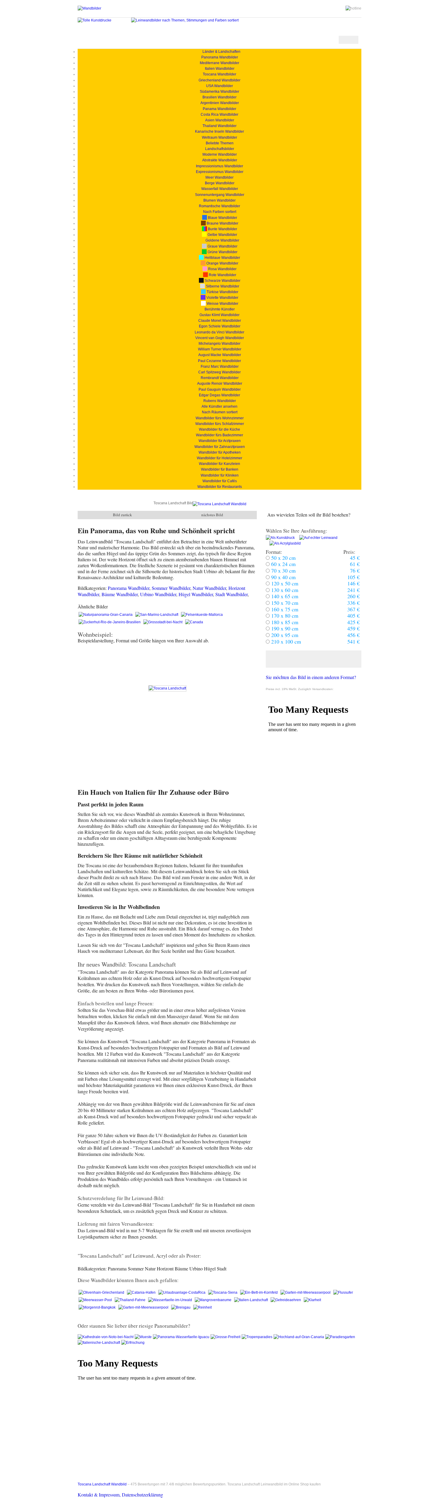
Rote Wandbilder (222, 275)
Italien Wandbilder (219, 69)
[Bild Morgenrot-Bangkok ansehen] (97, 1307)
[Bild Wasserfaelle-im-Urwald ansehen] (170, 1300)
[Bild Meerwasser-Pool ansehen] (96, 1300)
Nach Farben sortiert (219, 212)
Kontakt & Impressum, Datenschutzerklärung (120, 1494)
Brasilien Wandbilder (219, 97)
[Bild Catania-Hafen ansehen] (141, 1292)
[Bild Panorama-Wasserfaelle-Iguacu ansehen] (182, 1337)
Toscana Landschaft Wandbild (102, 1484)
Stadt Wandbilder (231, 594)
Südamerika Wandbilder (219, 91)
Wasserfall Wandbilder (219, 189)
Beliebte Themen (220, 143)
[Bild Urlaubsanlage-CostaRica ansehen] (182, 1292)
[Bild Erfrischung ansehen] (133, 1343)
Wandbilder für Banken (219, 469)
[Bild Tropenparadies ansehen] (258, 1337)
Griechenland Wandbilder (219, 80)
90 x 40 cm (283, 577)
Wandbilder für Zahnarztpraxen (219, 447)
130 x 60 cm (284, 589)
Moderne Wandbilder (219, 154)
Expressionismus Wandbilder (219, 172)
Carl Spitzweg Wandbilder (219, 372)
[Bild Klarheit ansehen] (312, 1300)
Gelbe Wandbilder (222, 235)
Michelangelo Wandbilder (219, 343)
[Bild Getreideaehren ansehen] (286, 1300)
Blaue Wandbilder (222, 218)
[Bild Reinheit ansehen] (202, 1307)
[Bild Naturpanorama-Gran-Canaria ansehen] (106, 615)
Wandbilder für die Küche (219, 429)
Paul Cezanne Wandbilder (219, 361)
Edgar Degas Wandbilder (219, 395)
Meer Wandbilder (219, 177)
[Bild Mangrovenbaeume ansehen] (213, 1300)
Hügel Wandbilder (196, 594)
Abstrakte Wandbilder (219, 160)
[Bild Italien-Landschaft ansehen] (251, 1300)
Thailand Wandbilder (219, 126)
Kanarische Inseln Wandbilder (219, 131)
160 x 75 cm (284, 609)
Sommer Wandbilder (171, 588)
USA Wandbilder (219, 86)
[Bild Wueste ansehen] (144, 1337)
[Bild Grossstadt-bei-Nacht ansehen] (163, 622)
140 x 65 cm (284, 596)
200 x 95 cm (284, 634)
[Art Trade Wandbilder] (89, 8)
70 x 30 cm (283, 570)
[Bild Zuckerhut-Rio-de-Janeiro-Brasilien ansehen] (110, 622)
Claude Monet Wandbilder (219, 321)
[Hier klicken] (313, 659)
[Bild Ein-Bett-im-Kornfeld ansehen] (259, 1292)
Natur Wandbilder (209, 588)
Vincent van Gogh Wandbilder (219, 338)
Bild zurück (122, 514)
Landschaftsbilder (219, 149)
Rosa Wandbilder (222, 269)
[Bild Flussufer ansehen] (343, 1292)
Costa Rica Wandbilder (219, 114)
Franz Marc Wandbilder (220, 366)
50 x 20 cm (283, 557)
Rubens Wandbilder (219, 401)
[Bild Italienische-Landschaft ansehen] (99, 1343)
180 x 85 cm (284, 622)
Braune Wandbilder (222, 223)
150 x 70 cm (284, 602)
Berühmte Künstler (220, 309)
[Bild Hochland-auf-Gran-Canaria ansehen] (299, 1337)
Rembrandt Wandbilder (220, 378)
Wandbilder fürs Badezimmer (219, 435)
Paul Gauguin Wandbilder (220, 389)
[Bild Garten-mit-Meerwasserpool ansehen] (306, 1292)
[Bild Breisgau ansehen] (181, 1307)
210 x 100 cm (285, 641)
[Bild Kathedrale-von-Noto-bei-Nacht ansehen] (106, 1337)
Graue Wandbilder (222, 246)
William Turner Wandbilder (219, 349)
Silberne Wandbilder (222, 286)
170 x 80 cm (284, 615)
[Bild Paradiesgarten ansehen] (340, 1337)
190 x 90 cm (284, 628)
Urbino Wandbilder (158, 594)
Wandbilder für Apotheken (220, 452)
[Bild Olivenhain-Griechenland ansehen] (102, 1292)
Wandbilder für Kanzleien (219, 464)
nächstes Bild (212, 514)
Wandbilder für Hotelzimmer (219, 458)
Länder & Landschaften (219, 52)
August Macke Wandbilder (219, 355)
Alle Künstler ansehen (219, 406)
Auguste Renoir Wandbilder (219, 383)
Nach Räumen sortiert (219, 412)
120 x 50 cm (284, 583)
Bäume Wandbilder (120, 594)
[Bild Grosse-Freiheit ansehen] (226, 1337)
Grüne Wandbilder (222, 252)
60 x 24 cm (283, 564)
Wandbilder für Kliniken (220, 475)
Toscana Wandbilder (219, 74)
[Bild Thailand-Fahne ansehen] (130, 1300)
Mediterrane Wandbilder (219, 63)
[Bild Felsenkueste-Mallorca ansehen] (202, 615)
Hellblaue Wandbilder (222, 258)
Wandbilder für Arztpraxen (220, 441)
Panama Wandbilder (219, 109)
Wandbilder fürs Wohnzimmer (220, 418)
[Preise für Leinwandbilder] (316, 538)
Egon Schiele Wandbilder (219, 326)
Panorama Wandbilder (219, 57)
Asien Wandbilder (219, 120)
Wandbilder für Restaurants (219, 487)
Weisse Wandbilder (222, 304)
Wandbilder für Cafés (219, 481)
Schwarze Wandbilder (222, 281)
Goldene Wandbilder (222, 240)
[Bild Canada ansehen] (194, 622)
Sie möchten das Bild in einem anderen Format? (311, 677)
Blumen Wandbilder (219, 200)
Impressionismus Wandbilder (219, 166)
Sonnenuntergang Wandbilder (219, 195)
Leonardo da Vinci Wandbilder (219, 332)
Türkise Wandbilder (222, 292)
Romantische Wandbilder (219, 206)
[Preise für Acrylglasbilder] (283, 543)
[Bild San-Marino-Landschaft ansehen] (157, 615)
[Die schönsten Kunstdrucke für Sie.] (94, 20)
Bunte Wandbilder (222, 229)
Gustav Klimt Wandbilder (219, 315)
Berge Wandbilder (219, 183)
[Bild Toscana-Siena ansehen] (223, 1292)
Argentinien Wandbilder (219, 103)
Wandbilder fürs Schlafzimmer (219, 424)
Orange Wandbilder (221, 263)
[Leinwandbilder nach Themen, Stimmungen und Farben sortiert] (185, 20)
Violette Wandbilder (221, 298)
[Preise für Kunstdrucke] (280, 538)
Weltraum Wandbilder (219, 137)
